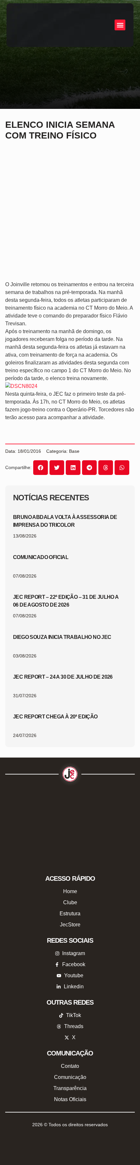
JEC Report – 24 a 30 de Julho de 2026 (63, 677)
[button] (120, 25)
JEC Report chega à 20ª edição (55, 716)
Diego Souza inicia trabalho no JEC (62, 637)
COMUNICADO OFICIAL (40, 557)
